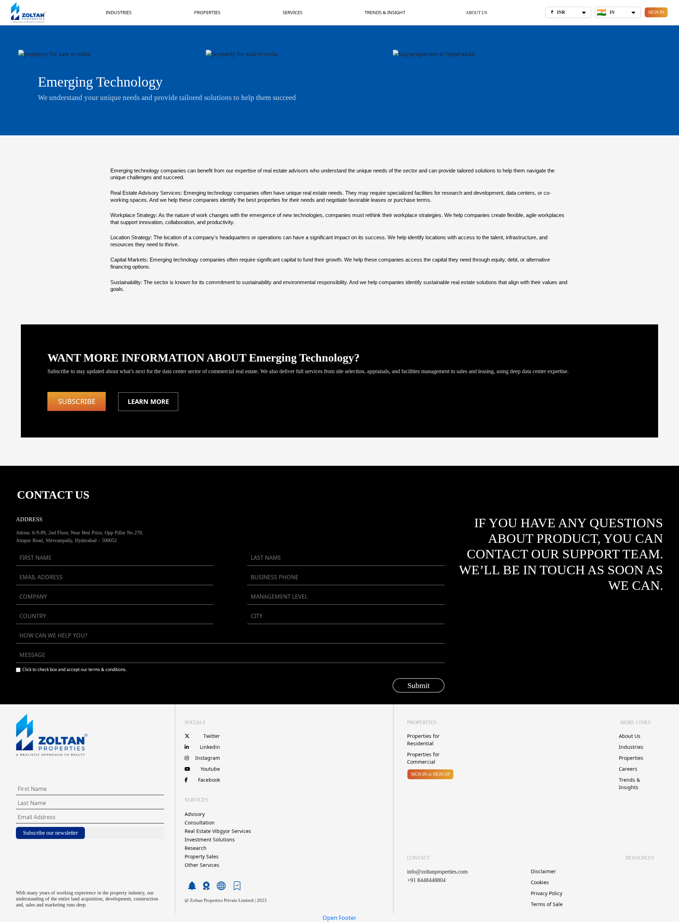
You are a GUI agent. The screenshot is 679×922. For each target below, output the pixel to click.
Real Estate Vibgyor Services (218, 831)
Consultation (200, 822)
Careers (628, 768)
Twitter (211, 736)
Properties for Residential (423, 740)
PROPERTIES (207, 12)
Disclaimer (543, 871)
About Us (629, 736)
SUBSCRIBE (76, 401)
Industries (631, 747)
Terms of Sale (547, 904)
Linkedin (210, 747)
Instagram (207, 757)
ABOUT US (476, 12)
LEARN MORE (148, 401)
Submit (418, 685)
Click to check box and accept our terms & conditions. (74, 669)
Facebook (209, 779)
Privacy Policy (546, 893)
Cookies (540, 882)
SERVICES (292, 12)
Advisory (195, 814)
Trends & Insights (629, 783)
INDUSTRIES (119, 12)
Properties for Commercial (423, 758)
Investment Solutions (210, 839)
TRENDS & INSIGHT (385, 12)
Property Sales (202, 856)
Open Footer (339, 918)
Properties (631, 757)
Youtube (210, 768)
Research (196, 848)
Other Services (202, 865)
